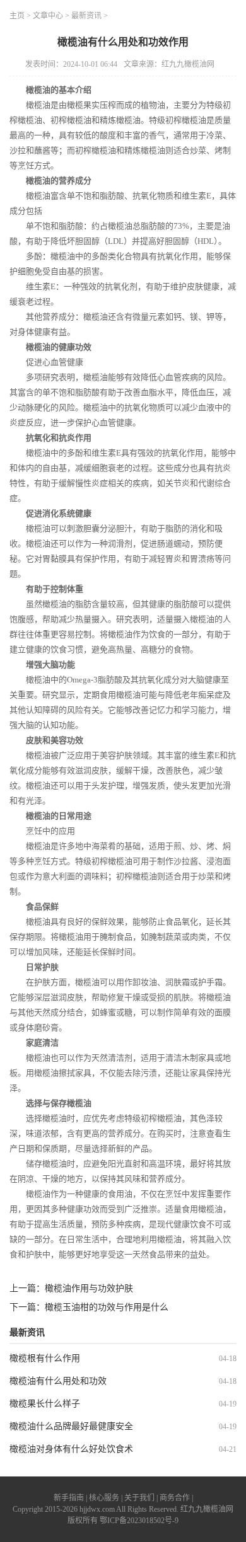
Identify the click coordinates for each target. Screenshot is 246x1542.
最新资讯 (86, 15)
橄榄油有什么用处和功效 (58, 1381)
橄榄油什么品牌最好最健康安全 (71, 1426)
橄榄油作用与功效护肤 (89, 1288)
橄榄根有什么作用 (44, 1358)
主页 (17, 15)
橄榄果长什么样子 (44, 1403)
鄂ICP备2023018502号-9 (139, 1520)
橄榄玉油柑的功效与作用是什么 (106, 1307)
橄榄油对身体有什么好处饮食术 (71, 1449)
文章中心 (48, 15)
